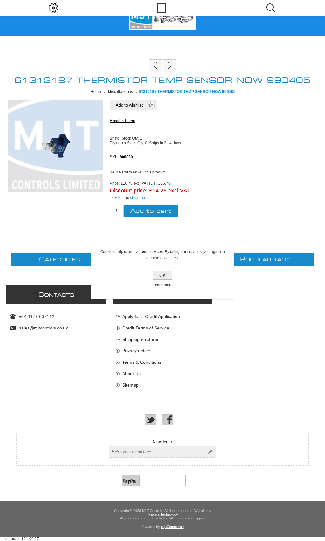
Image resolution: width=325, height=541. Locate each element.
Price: (115, 183)
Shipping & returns (140, 339)
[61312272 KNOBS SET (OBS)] (169, 65)
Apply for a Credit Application (151, 316)
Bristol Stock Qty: (125, 138)
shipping (137, 197)
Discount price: (129, 190)
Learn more (163, 285)
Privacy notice (136, 350)
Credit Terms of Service (145, 327)
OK (162, 275)
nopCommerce (172, 527)
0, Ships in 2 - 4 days (163, 143)
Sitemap (130, 385)
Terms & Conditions (141, 362)
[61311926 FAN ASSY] (155, 65)
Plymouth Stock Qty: (127, 143)
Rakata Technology (163, 514)
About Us (131, 373)
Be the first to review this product (137, 172)
